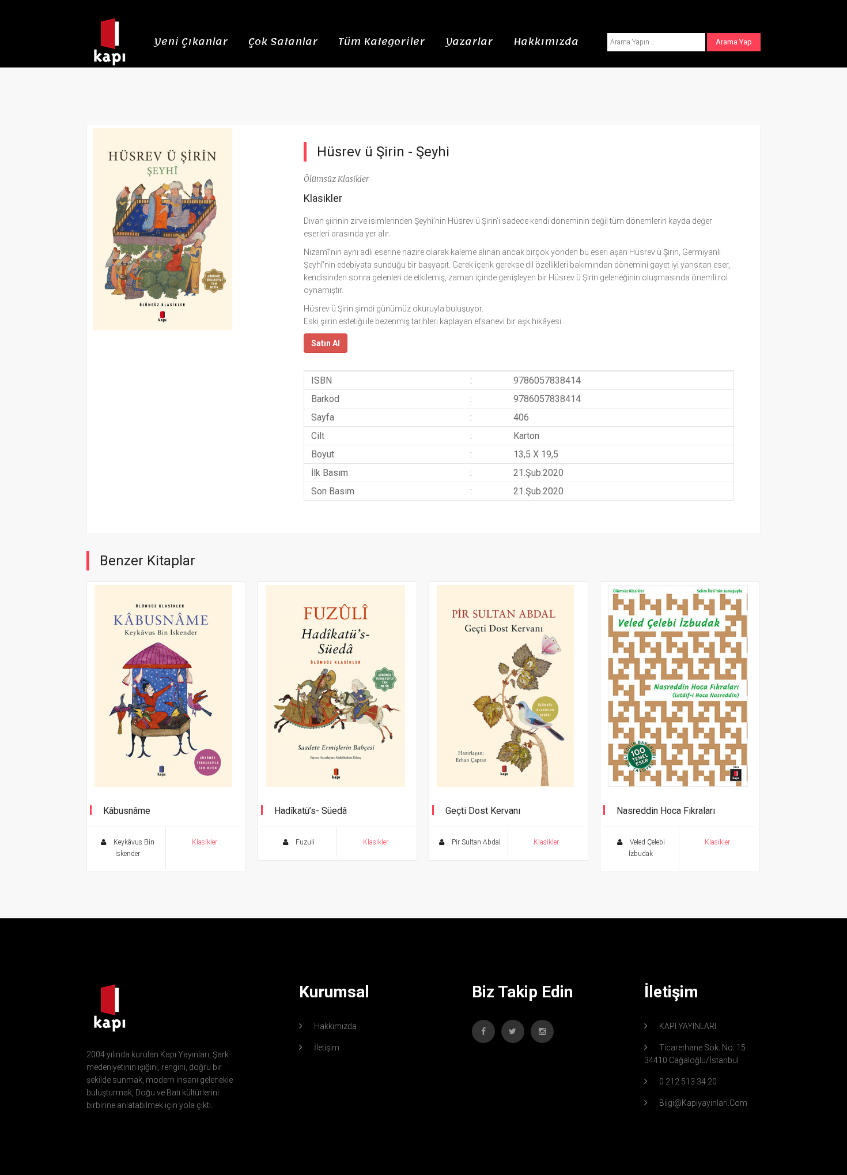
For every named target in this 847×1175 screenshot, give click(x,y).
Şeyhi (432, 152)
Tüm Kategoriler (381, 41)
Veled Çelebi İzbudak (646, 848)
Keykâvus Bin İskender (133, 848)
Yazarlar (469, 41)
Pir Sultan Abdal (475, 842)
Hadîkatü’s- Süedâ (310, 810)
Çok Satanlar (282, 41)
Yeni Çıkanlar (191, 41)
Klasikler (323, 198)
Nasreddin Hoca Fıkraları (666, 810)
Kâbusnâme (126, 810)
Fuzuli (304, 842)
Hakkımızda (545, 41)
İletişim (326, 1047)
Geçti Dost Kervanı (482, 810)
